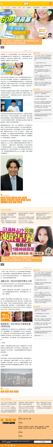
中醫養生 (36, 426)
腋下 (15, 202)
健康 (2, 7)
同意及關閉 (42, 441)
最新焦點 (20, 419)
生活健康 (31, 426)
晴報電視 (8, 7)
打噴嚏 (17, 200)
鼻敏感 (8, 197)
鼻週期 (28, 200)
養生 (3, 391)
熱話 (27, 419)
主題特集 (14, 7)
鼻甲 (10, 202)
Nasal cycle (4, 202)
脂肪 (7, 391)
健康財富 (29, 7)
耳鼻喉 (24, 197)
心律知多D (44, 7)
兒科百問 (25, 428)
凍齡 (12, 391)
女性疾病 (30, 428)
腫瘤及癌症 (41, 426)
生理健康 (14, 197)
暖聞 (30, 419)
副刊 (24, 7)
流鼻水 (3, 197)
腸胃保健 (20, 428)
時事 (19, 7)
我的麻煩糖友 (36, 7)
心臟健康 (47, 426)
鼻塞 (20, 197)
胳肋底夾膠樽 (11, 200)
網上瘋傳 (4, 200)
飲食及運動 (25, 426)
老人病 (34, 428)
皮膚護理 (39, 428)
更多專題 (44, 428)
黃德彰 (19, 202)
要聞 (24, 419)
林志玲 (16, 391)
